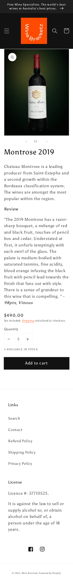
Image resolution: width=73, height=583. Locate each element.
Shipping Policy (22, 452)
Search (14, 418)
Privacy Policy (20, 463)
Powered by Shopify (50, 573)
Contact (15, 430)
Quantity (11, 329)
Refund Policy (20, 441)
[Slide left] (26, 141)
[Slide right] (46, 141)
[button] (6, 31)
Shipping (28, 320)
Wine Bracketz (30, 573)
